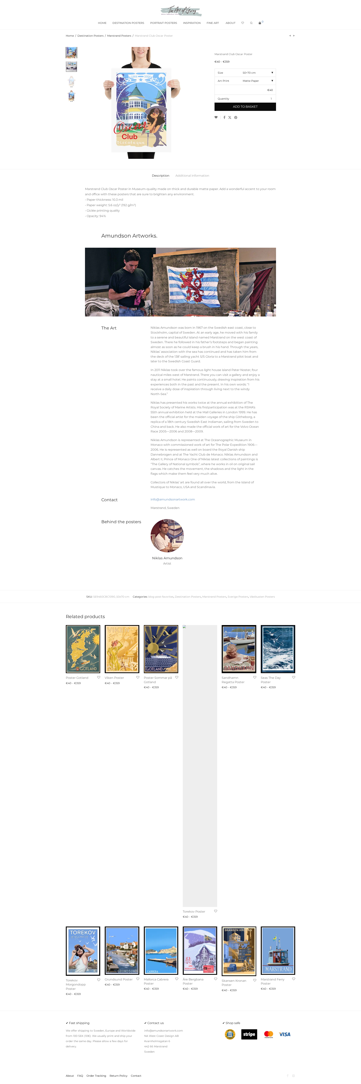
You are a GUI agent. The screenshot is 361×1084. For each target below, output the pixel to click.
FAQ (80, 1075)
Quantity (223, 98)
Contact (136, 1075)
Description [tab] (160, 175)
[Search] (251, 23)
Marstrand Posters (119, 35)
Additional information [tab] (192, 175)
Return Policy (118, 1075)
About (230, 23)
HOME (102, 23)
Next (194, 103)
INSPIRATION (192, 23)
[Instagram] (293, 1075)
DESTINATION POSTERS (128, 23)
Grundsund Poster (119, 979)
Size (220, 72)
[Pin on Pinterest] (236, 118)
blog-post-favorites (161, 596)
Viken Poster (114, 678)
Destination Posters (90, 35)
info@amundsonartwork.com (173, 499)
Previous (87, 103)
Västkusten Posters (262, 596)
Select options (74, 683)
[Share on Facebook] (224, 118)
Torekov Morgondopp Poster (76, 985)
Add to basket (245, 106)
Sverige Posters (238, 596)
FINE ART (213, 23)
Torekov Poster (194, 911)
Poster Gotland (77, 678)
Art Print (223, 81)
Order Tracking (96, 1075)
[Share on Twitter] (229, 118)
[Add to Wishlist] (218, 117)
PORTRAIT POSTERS (163, 23)
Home (70, 35)
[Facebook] (287, 1075)
